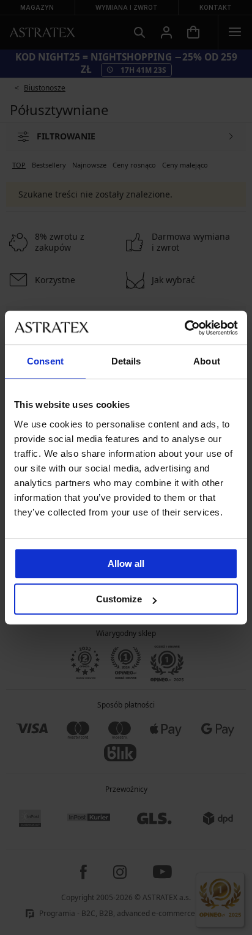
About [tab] (206, 361)
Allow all (126, 563)
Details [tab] (126, 361)
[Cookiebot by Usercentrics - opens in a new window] (184, 328)
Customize (119, 599)
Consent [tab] (45, 361)
